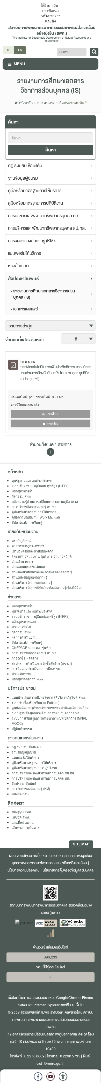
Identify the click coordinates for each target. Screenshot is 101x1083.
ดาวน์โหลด (52, 413)
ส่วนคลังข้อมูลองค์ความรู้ (29, 577)
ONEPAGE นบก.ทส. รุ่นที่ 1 (31, 647)
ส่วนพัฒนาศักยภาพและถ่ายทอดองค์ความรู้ (42, 572)
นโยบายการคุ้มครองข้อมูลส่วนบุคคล (68, 870)
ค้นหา (50, 150)
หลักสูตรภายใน (22, 491)
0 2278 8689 (34, 1056)
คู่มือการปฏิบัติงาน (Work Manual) (36, 517)
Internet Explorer (46, 1005)
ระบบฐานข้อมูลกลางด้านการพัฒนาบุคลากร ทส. (46, 713)
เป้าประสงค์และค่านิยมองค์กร (33, 551)
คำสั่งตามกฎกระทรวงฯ (28, 546)
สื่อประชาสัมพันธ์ (23, 278)
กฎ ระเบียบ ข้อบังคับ (25, 165)
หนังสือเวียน (18, 265)
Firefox (87, 998)
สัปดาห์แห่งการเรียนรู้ (27, 522)
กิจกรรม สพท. (22, 496)
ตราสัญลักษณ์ (22, 540)
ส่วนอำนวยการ (22, 561)
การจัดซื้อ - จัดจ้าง (25, 658)
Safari (23, 1005)
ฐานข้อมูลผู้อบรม (23, 178)
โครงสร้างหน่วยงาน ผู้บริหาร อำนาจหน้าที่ (41, 556)
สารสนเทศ (46, 102)
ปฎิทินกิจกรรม (22, 728)
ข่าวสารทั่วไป (21, 627)
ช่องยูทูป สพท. (22, 812)
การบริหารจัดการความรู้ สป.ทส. (34, 506)
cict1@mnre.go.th (50, 1064)
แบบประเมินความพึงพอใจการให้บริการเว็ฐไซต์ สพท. (49, 697)
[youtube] (50, 1076)
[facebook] (38, 1076)
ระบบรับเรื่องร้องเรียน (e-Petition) (35, 702)
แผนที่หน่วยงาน (23, 822)
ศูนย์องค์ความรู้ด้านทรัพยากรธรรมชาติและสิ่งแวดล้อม (50, 707)
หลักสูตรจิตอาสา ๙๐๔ (28, 679)
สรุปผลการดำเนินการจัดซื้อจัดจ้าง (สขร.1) (42, 663)
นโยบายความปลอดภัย (23, 870)
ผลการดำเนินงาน (24, 637)
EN (20, 50)
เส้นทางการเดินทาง (25, 827)
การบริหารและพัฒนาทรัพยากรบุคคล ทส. (44, 215)
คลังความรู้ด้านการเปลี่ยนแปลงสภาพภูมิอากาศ (45, 501)
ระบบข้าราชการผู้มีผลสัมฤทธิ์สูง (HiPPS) (40, 486)
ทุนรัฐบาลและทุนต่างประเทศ (32, 480)
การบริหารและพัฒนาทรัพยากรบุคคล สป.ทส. (47, 228)
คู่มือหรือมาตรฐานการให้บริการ (34, 190)
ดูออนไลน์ (53, 423)
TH (8, 50)
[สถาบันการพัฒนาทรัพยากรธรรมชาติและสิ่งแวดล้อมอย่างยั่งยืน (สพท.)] (50, 13)
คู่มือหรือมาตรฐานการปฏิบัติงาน (35, 203)
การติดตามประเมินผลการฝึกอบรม (36, 668)
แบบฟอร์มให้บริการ (24, 253)
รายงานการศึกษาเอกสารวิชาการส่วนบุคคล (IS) (44, 294)
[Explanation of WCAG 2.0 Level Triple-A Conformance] (46, 923)
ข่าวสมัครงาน (21, 674)
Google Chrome (68, 998)
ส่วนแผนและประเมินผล (28, 566)
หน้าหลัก (25, 102)
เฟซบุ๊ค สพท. (21, 817)
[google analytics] (51, 933)
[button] (63, 1076)
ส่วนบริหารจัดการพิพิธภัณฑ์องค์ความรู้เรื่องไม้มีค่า (47, 587)
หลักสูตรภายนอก (24, 621)
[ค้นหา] (94, 52)
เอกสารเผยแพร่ (25, 309)
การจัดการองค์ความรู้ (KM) (31, 240)
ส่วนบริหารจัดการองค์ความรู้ (32, 582)
